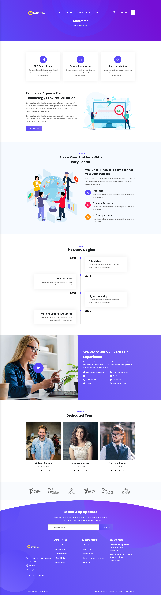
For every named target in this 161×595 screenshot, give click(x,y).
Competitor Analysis (80, 66)
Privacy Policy (88, 554)
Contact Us (99, 12)
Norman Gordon (117, 463)
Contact (132, 591)
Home (60, 12)
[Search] (114, 12)
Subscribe (106, 527)
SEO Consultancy (43, 66)
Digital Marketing (61, 554)
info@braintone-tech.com (37, 570)
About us (89, 12)
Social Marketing (118, 66)
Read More (32, 128)
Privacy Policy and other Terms (93, 558)
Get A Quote (123, 12)
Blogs (126, 591)
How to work (87, 549)
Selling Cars (69, 12)
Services (80, 12)
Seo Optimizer (60, 549)
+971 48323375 (34, 565)
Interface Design (60, 545)
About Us (86, 545)
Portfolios (119, 591)
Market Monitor (60, 558)
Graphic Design (60, 562)
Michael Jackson (43, 463)
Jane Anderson (80, 463)
